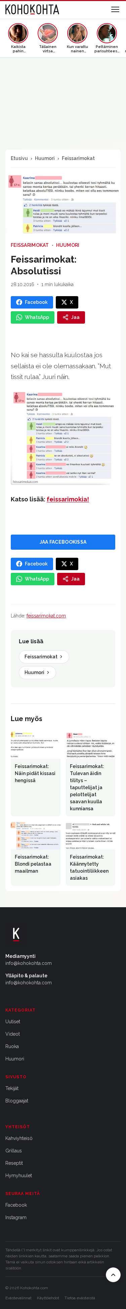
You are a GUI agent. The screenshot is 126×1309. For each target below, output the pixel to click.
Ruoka (12, 1046)
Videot (12, 1034)
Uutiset (12, 1021)
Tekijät (11, 1088)
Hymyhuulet (18, 1175)
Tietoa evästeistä (80, 1298)
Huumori (45, 158)
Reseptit (14, 1163)
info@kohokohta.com (28, 963)
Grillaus (13, 1150)
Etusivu (19, 158)
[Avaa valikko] (115, 9)
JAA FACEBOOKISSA (63, 542)
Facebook (16, 1205)
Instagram (16, 1217)
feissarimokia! (68, 499)
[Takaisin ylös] (113, 1274)
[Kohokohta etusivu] (32, 9)
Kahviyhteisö (19, 1138)
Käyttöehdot (48, 1298)
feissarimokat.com (46, 615)
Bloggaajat (16, 1100)
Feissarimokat (78, 158)
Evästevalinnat (18, 1298)
